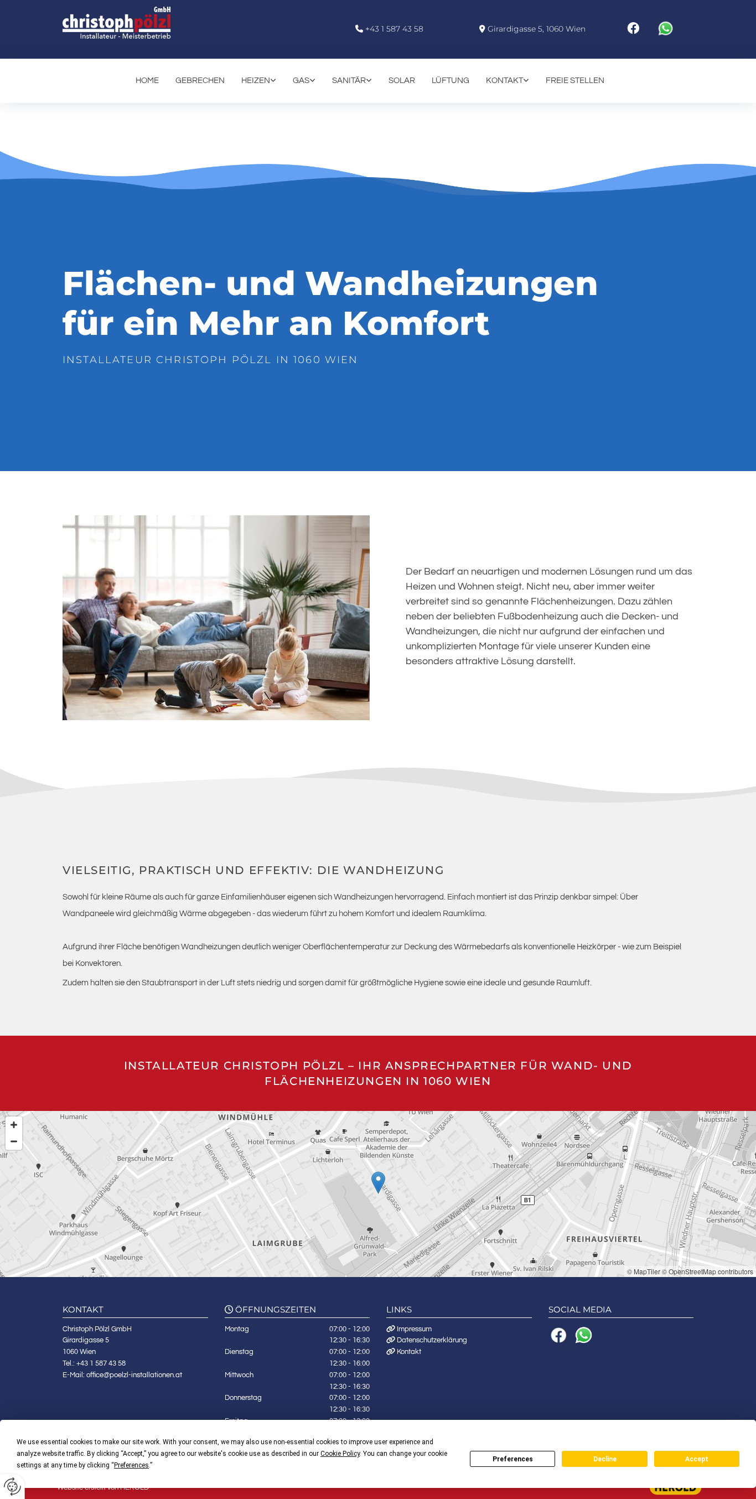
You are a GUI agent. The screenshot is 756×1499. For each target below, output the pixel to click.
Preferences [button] (131, 1465)
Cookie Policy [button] (340, 1453)
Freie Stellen (575, 80)
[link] (267, 80)
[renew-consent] (12, 1486)
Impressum (414, 1329)
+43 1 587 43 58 (394, 29)
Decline (605, 1459)
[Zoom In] (14, 1125)
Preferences (513, 1459)
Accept (696, 1459)
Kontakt (504, 80)
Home (147, 80)
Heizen (255, 80)
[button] (378, 1182)
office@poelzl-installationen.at (134, 1375)
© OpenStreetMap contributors (707, 1271)
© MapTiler (643, 1271)
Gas (301, 80)
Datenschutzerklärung (432, 1340)
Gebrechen (200, 80)
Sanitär (349, 80)
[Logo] (135, 23)
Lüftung (450, 80)
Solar (402, 80)
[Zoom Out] (14, 1141)
